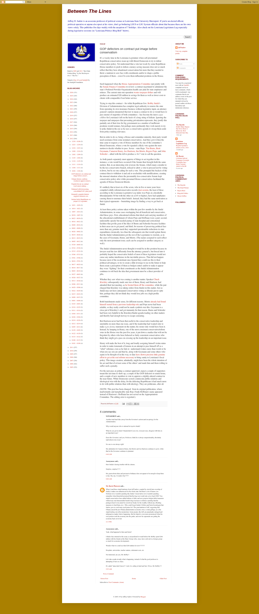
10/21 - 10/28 (76, 205)
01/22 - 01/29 (76, 333)
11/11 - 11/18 (76, 164)
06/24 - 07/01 (76, 261)
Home (134, 578)
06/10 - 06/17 (76, 267)
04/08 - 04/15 (76, 297)
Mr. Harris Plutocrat (113, 486)
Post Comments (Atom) (116, 582)
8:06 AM (109, 479)
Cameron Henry (116, 151)
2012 (72, 138)
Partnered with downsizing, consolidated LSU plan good (81, 190)
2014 (72, 132)
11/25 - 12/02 (76, 158)
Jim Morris (140, 151)
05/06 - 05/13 (76, 284)
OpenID (186, 85)
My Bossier (180, 156)
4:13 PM (109, 522)
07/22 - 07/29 (76, 248)
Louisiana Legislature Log (181, 142)
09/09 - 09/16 (76, 225)
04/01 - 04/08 (76, 300)
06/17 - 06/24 (76, 264)
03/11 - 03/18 (76, 310)
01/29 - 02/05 (76, 330)
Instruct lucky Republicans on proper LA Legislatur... (81, 200)
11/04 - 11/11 (76, 167)
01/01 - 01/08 (76, 343)
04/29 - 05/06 (76, 287)
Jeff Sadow (182, 48)
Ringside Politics (182, 193)
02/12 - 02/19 (76, 323)
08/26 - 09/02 (76, 231)
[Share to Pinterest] (138, 404)
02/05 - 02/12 (76, 327)
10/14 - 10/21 (76, 208)
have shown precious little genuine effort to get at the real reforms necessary (132, 356)
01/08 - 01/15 (76, 340)
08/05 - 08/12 (76, 241)
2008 (72, 357)
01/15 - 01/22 (76, 337)
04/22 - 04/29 (76, 291)
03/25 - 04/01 (76, 304)
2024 (72, 99)
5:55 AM (109, 569)
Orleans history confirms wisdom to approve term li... (81, 180)
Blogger (143, 597)
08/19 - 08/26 (76, 235)
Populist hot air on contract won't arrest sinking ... (80, 185)
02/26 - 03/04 (76, 317)
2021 (72, 109)
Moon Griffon (181, 196)
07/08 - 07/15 (76, 254)
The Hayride (180, 125)
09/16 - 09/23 (76, 221)
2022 (72, 105)
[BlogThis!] (130, 404)
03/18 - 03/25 (76, 307)
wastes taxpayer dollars (143, 92)
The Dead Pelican (183, 188)
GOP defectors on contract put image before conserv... (81, 175)
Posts (180, 64)
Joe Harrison (129, 151)
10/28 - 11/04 (76, 171)
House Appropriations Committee (136, 83)
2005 (72, 367)
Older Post (163, 578)
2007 (72, 360)
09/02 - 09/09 (76, 228)
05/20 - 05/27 (76, 277)
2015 (72, 128)
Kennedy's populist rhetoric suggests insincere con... (80, 195)
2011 (81, 71)
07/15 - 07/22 (76, 251)
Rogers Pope (151, 151)
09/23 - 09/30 (76, 218)
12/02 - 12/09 (76, 154)
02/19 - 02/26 (76, 320)
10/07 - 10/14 (76, 212)
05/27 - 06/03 (76, 274)
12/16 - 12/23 (76, 148)
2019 (72, 115)
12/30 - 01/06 (76, 141)
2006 (72, 364)
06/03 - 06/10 (76, 271)
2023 (72, 102)
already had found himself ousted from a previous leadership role (133, 303)
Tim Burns (150, 148)
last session (143, 189)
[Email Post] (123, 404)
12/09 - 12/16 (76, 151)
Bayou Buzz (181, 190)
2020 (72, 112)
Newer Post (104, 578)
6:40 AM (109, 454)
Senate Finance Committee (114, 86)
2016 (72, 125)
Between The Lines (89, 11)
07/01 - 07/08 (76, 258)
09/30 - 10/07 (76, 215)
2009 (74, 71)
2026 (72, 92)
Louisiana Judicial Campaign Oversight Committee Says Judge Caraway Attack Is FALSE (182, 162)
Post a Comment (108, 574)
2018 (72, 119)
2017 (72, 122)
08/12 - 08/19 (76, 238)
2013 (72, 135)
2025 (72, 95)
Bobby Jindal (153, 103)
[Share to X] (133, 404)
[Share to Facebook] (135, 404)
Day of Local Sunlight (81, 80)
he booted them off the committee (139, 284)
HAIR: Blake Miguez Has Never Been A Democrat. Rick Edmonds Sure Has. (182, 130)
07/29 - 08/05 (76, 244)
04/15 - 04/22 (76, 294)
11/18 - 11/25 (76, 161)
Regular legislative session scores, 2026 (182, 147)
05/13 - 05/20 (76, 281)
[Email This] (127, 404)
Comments (182, 68)
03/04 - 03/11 (76, 313)
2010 (72, 351)
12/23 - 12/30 (76, 144)
